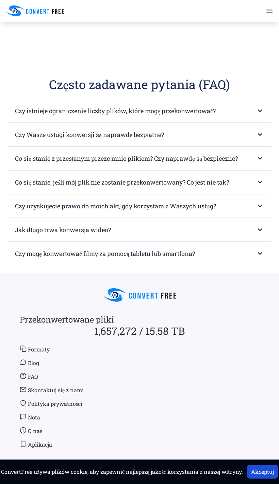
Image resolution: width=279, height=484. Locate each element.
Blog (33, 362)
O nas (35, 430)
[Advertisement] (139, 41)
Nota (34, 417)
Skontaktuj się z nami (56, 390)
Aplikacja (40, 444)
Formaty (39, 349)
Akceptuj (262, 471)
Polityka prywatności (55, 403)
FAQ (33, 376)
